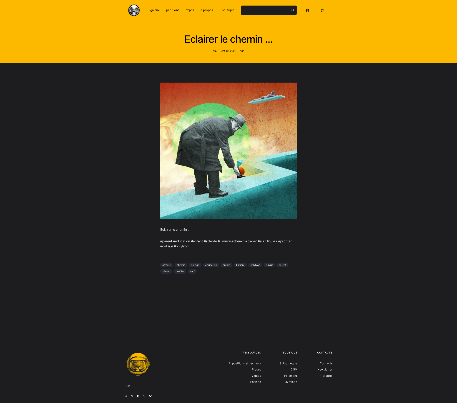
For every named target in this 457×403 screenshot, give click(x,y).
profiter (180, 271)
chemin (181, 264)
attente (166, 264)
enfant (226, 264)
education (211, 264)
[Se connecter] (307, 10)
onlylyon (255, 264)
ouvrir (269, 264)
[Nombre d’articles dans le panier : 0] (322, 10)
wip (242, 50)
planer (166, 271)
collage (195, 264)
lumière (240, 264)
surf (192, 271)
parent (282, 264)
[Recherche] (292, 10)
